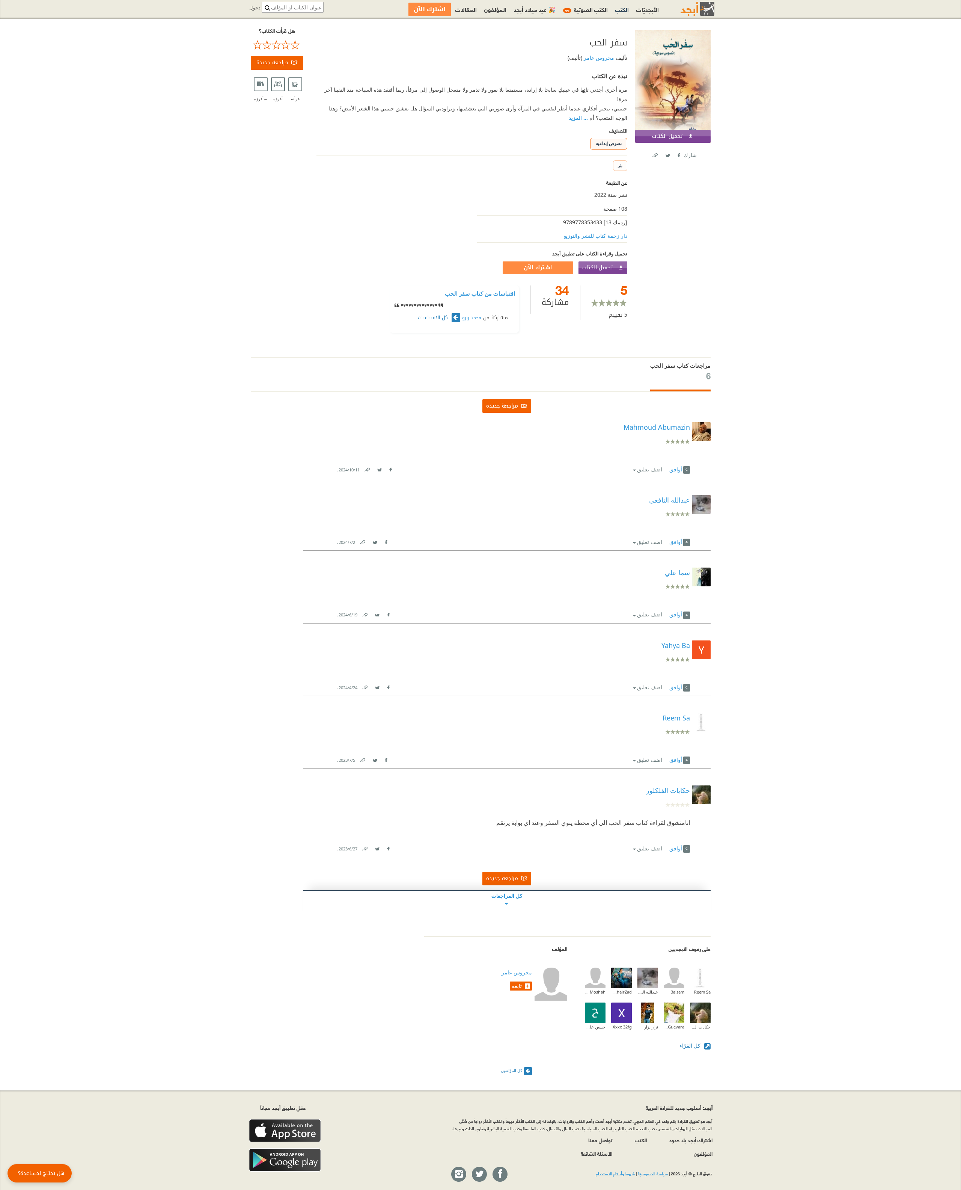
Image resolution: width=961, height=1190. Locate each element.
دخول (255, 8)
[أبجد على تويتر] (479, 1174)
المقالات (466, 9)
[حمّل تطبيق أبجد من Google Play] (285, 1160)
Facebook (678, 154)
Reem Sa (702, 992)
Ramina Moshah (595, 992)
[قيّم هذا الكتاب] (277, 45)
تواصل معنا (600, 1140)
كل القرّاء (690, 1045)
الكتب (622, 9)
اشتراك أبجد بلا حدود (690, 1140)
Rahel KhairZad (621, 992)
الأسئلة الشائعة (596, 1153)
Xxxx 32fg (622, 1027)
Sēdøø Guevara (674, 1027)
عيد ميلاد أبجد (535, 9)
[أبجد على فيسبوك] (500, 1174)
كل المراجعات (507, 895)
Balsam (677, 992)
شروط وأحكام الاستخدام (615, 1173)
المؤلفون (495, 9)
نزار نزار (651, 1027)
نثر (620, 165)
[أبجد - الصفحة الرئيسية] (688, 9)
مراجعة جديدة (272, 62)
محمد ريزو (471, 317)
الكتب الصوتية (586, 9)
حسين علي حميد (595, 1027)
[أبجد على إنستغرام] (458, 1174)
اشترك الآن (538, 268)
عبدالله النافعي (647, 992)
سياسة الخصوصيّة (653, 1173)
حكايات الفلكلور (668, 790)
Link (367, 468)
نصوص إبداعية (609, 143)
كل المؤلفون (511, 1070)
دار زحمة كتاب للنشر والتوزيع (595, 235)
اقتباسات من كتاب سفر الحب (480, 293)
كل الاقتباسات (434, 317)
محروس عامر (598, 57)
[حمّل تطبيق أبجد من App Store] (285, 1131)
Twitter (667, 154)
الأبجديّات (647, 9)
